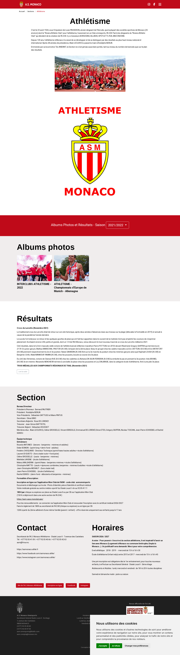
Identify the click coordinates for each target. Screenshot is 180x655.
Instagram (84, 585)
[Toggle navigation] (160, 4)
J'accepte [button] (102, 646)
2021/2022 (116, 225)
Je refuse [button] (116, 646)
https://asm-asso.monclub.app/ (30, 499)
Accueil (22, 11)
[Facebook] (154, 4)
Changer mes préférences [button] (136, 646)
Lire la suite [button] (23, 372)
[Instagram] (149, 4)
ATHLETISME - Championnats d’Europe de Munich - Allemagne (70, 287)
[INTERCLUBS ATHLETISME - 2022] (34, 268)
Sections (30, 11)
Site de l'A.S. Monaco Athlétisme (30, 585)
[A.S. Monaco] (20, 608)
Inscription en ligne (55, 585)
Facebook (71, 585)
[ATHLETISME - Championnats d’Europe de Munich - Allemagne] (71, 268)
